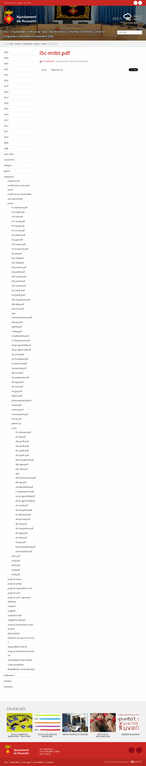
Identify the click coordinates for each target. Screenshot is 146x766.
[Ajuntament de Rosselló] (20, 17)
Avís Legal (26, 762)
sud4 (43, 44)
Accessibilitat (38, 762)
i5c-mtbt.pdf (48, 61)
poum (36, 44)
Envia (44, 69)
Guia (44, 31)
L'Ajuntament (18, 31)
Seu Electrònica (58, 31)
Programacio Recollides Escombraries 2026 (28, 36)
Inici (6, 31)
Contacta (99, 31)
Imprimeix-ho (57, 69)
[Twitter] (140, 3)
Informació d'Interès (80, 31)
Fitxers (18, 44)
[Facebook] (136, 3)
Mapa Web (15, 762)
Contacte (49, 762)
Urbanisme (28, 44)
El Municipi (34, 31)
